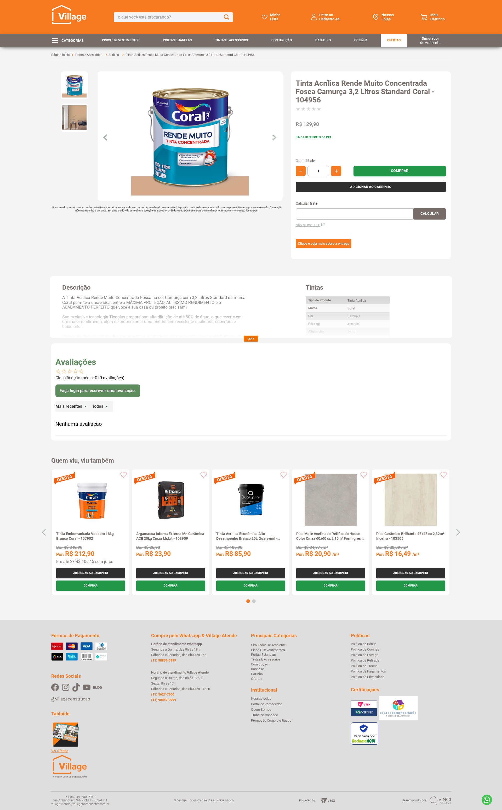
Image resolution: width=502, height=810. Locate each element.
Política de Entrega (364, 655)
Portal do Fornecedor (266, 704)
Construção (281, 40)
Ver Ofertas (59, 751)
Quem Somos (261, 709)
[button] (323, 243)
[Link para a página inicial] (61, 55)
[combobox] (173, 17)
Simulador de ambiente (268, 645)
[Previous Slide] (44, 532)
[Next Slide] (458, 532)
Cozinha (361, 40)
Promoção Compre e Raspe (271, 720)
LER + (251, 338)
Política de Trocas (364, 666)
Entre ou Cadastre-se (329, 17)
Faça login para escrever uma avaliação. (98, 390)
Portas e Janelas (177, 40)
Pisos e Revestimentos (120, 40)
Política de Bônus (363, 644)
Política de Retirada (365, 660)
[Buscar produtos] (227, 17)
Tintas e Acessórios (231, 40)
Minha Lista (275, 17)
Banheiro (323, 40)
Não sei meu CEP (308, 225)
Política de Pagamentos (368, 671)
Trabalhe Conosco (264, 715)
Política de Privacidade (367, 677)
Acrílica (114, 55)
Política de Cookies (365, 649)
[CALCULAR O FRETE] (429, 214)
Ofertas (394, 40)
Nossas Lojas (387, 17)
